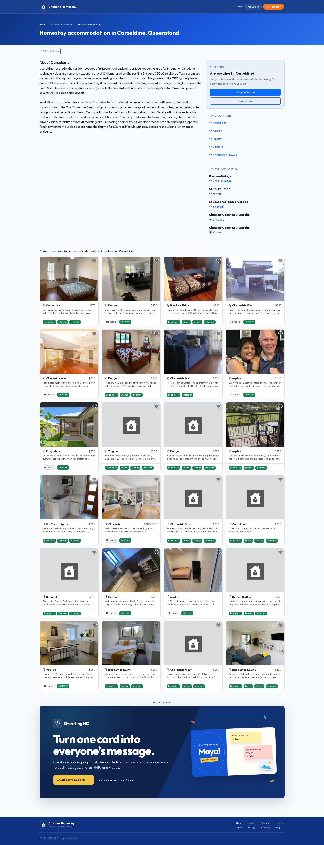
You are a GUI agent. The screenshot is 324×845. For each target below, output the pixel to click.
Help (278, 827)
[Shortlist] (94, 260)
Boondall (218, 207)
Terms (238, 827)
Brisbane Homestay (61, 24)
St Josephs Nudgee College (228, 202)
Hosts (251, 823)
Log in (255, 6)
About (238, 823)
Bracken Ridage (220, 176)
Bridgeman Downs (225, 155)
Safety (251, 827)
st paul (217, 194)
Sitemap (265, 827)
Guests (265, 823)
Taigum (217, 139)
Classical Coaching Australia (229, 214)
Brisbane (218, 219)
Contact (280, 823)
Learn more (245, 101)
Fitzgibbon (220, 122)
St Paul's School (220, 189)
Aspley (217, 130)
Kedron (217, 232)
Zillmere (218, 147)
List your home (245, 92)
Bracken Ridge (222, 181)
